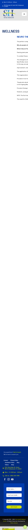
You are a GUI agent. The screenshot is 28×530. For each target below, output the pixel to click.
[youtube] (12, 479)
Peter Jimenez (14, 523)
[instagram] (8, 479)
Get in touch (17, 452)
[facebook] (5, 479)
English (6, 528)
